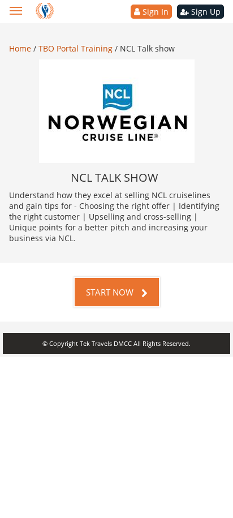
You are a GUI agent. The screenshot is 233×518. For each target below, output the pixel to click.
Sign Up (205, 11)
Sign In (154, 11)
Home (21, 48)
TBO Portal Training (76, 48)
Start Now (111, 292)
